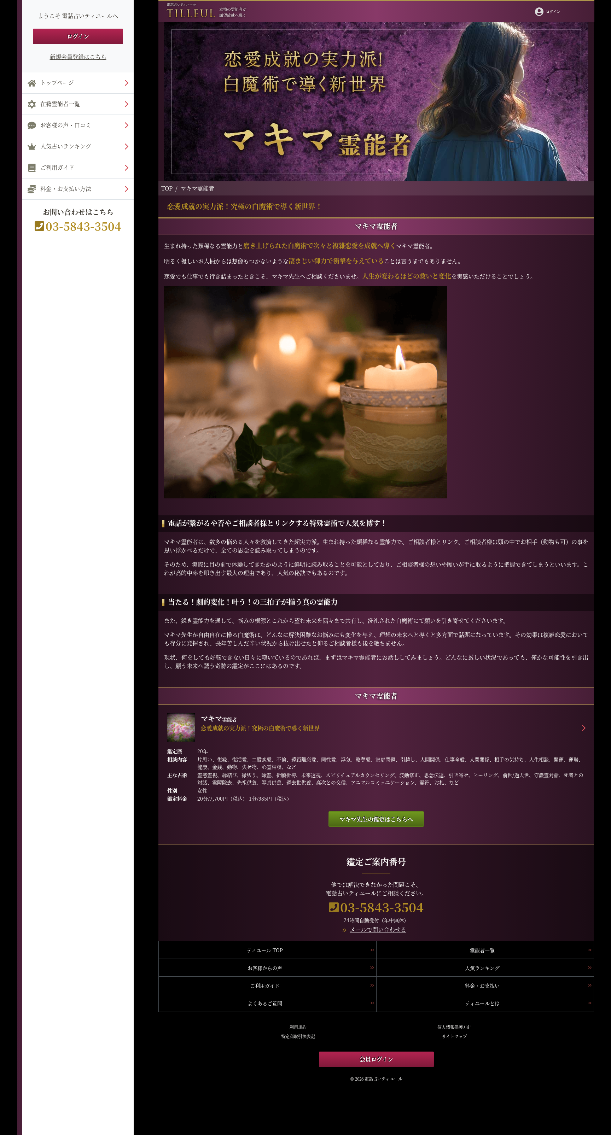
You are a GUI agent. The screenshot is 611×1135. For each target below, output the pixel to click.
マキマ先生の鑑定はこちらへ (376, 819)
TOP (167, 188)
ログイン (78, 36)
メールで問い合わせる (378, 929)
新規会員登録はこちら (78, 57)
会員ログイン (376, 1059)
